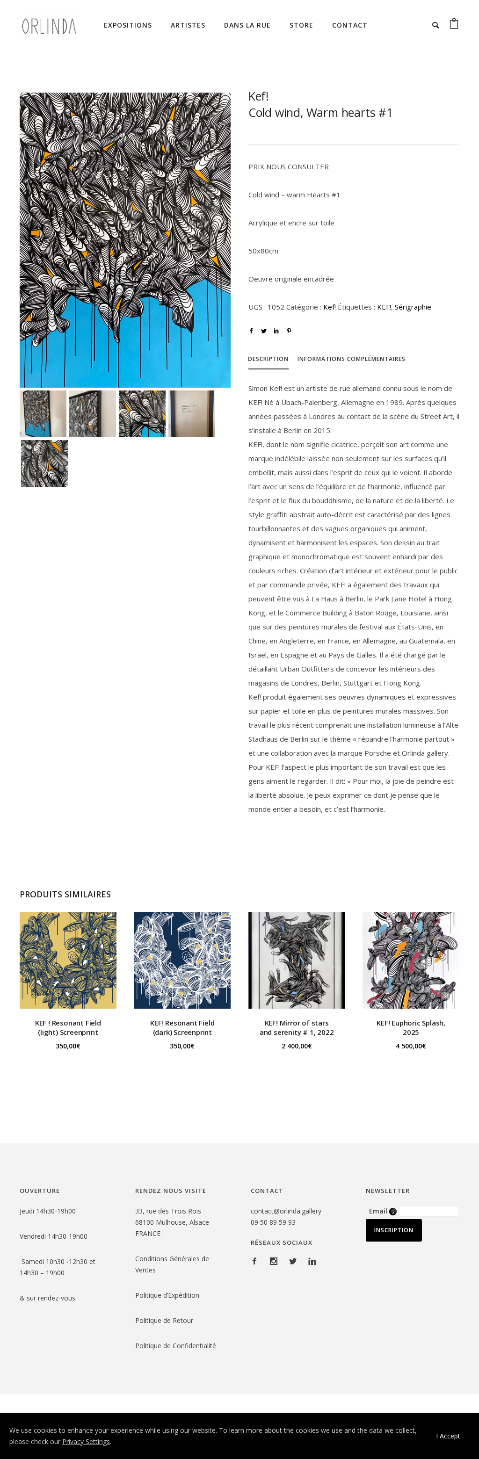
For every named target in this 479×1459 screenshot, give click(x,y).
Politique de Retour (165, 1320)
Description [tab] (268, 359)
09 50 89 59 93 (273, 1222)
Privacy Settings (86, 1441)
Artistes (188, 25)
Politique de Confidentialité (176, 1345)
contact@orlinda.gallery (286, 1210)
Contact (350, 25)
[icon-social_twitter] (295, 1261)
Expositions (128, 25)
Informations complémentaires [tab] (352, 359)
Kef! (329, 306)
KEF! (384, 306)
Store (301, 25)
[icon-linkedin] (312, 1261)
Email (383, 1210)
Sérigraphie (413, 306)
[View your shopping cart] (454, 25)
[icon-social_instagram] (276, 1261)
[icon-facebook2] (257, 1261)
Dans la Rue (247, 25)
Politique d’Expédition (167, 1295)
